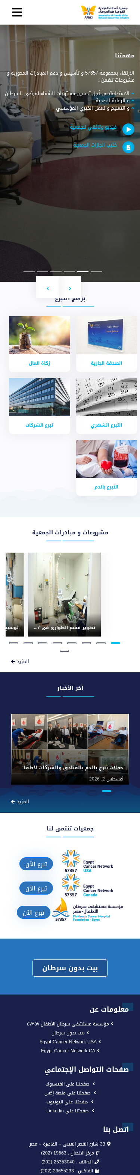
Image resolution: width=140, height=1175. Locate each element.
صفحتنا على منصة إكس (67, 1093)
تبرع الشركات (39, 425)
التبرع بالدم (106, 487)
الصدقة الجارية (106, 363)
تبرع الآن (36, 864)
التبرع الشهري (106, 425)
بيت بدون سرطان (70, 968)
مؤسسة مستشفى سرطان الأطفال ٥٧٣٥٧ (68, 1024)
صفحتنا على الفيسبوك (67, 1084)
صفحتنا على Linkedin (67, 1111)
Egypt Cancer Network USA (68, 1042)
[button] (70, 287)
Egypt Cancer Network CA (68, 1051)
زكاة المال (39, 363)
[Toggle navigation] (17, 12)
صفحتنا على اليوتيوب (67, 1102)
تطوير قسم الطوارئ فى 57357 (61, 627)
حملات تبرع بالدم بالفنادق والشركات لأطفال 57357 (64, 767)
